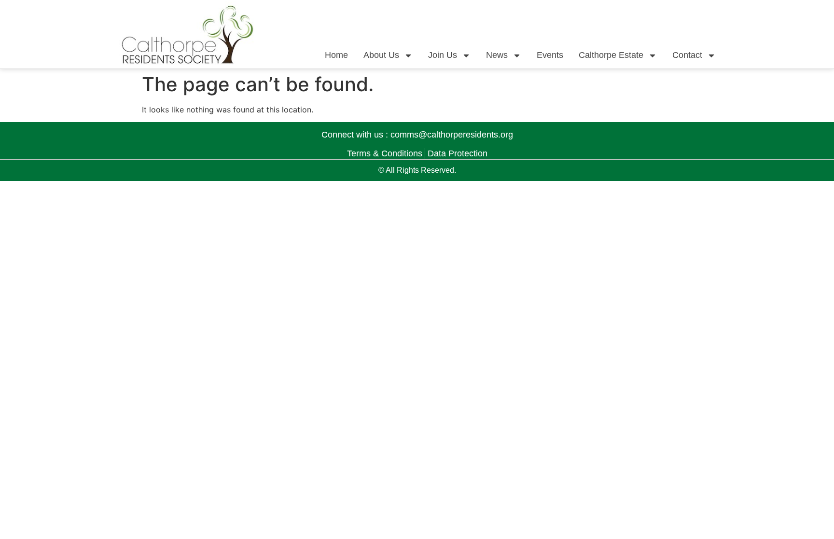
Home (336, 55)
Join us (442, 55)
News (497, 55)
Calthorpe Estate (611, 55)
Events (550, 55)
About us (381, 55)
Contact (687, 55)
